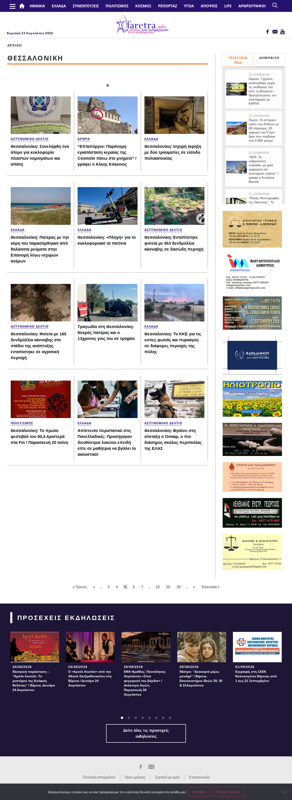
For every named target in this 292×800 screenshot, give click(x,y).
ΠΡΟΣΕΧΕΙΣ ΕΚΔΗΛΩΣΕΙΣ (66, 617)
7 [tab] (163, 718)
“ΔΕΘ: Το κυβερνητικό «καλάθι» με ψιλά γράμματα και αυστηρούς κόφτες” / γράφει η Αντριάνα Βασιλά (263, 169)
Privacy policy (228, 791)
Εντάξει (199, 791)
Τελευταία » (210, 587)
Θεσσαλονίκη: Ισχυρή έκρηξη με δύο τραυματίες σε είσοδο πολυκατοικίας (172, 152)
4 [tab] (142, 718)
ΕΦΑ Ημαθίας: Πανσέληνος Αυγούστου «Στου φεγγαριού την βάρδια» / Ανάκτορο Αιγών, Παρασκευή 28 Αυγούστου (145, 683)
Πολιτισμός (117, 5)
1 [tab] (107, 85)
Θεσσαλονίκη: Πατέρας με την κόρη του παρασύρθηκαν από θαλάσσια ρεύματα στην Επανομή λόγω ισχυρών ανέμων (40, 249)
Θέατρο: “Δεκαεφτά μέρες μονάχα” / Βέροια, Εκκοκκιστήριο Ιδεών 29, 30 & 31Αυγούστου (201, 678)
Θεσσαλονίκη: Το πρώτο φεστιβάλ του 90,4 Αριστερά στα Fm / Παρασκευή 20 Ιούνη (39, 436)
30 (179, 587)
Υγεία (189, 5)
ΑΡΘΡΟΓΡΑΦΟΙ (252, 5)
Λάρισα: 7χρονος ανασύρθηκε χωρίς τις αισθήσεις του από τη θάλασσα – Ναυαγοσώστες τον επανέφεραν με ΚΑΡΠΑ (262, 91)
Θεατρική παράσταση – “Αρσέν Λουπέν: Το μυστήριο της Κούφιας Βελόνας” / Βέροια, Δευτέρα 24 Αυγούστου (34, 681)
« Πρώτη (80, 587)
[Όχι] (285, 791)
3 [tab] (135, 718)
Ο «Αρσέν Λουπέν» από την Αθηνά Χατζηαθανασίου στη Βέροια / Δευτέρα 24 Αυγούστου (90, 678)
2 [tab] (129, 718)
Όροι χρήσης (135, 777)
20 (168, 587)
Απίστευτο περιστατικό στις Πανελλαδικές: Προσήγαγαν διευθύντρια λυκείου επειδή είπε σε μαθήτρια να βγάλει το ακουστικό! (107, 442)
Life (228, 5)
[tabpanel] (35, 663)
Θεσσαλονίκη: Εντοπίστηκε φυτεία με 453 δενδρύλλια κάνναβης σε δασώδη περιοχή (173, 243)
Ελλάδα (59, 5)
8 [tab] (170, 718)
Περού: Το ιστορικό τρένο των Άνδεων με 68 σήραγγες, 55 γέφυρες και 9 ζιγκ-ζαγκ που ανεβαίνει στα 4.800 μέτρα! (264, 130)
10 (158, 587)
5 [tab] (149, 718)
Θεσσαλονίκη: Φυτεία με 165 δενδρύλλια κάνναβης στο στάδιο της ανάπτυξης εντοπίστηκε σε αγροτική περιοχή (38, 346)
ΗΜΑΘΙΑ (37, 5)
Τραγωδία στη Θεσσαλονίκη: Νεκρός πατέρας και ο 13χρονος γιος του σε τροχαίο (106, 332)
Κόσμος (143, 5)
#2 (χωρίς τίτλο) (22, 6)
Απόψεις (209, 5)
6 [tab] (156, 718)
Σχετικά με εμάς (167, 777)
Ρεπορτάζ (167, 5)
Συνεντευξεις (86, 5)
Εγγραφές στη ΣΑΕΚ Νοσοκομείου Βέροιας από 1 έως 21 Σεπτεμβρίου (256, 676)
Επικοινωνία (199, 777)
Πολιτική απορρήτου (99, 777)
